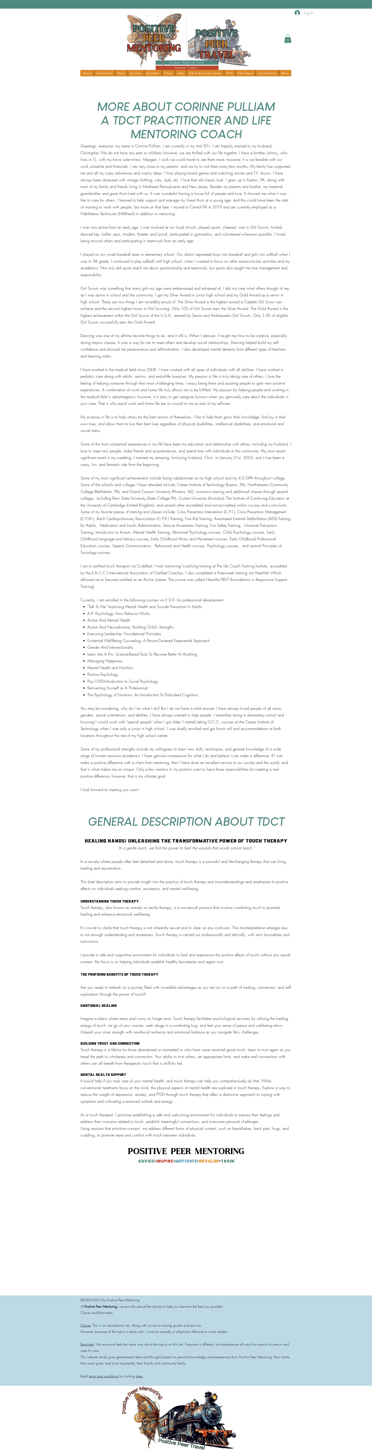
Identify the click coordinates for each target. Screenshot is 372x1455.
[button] (287, 38)
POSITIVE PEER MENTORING (186, 1152)
